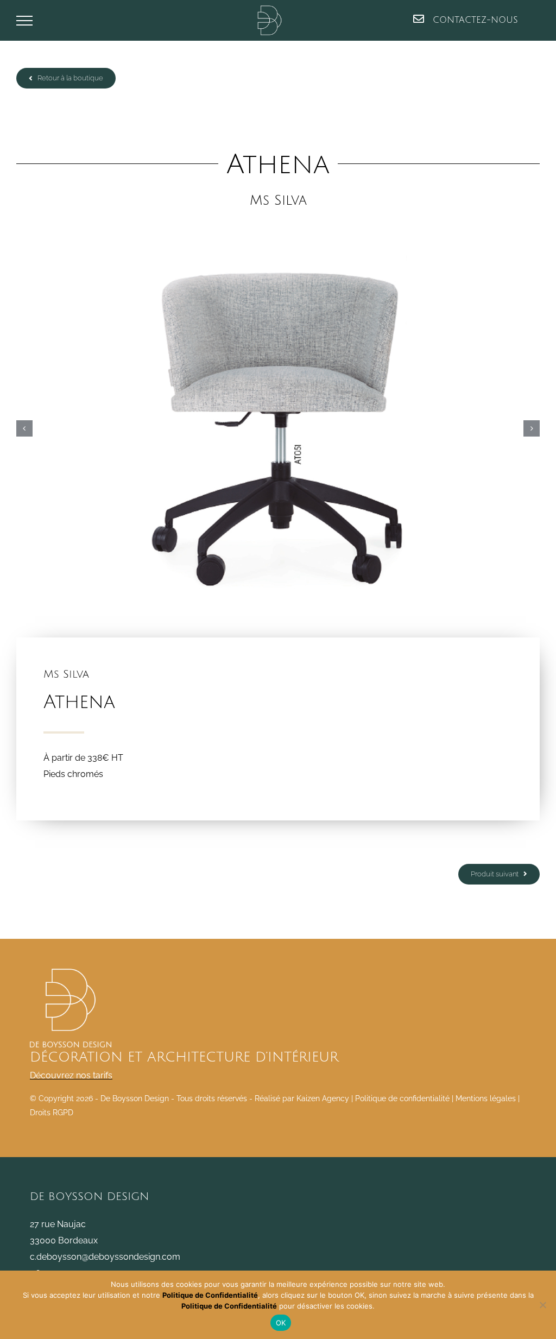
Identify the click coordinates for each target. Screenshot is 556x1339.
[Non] (542, 1304)
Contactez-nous (473, 20)
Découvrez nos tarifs (71, 1075)
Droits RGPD (51, 1112)
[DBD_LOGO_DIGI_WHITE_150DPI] (70, 973)
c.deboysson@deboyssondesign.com (105, 1257)
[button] (24, 428)
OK (281, 1322)
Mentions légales (486, 1098)
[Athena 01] (278, 428)
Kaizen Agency (322, 1098)
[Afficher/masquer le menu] (24, 21)
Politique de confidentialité (402, 1098)
